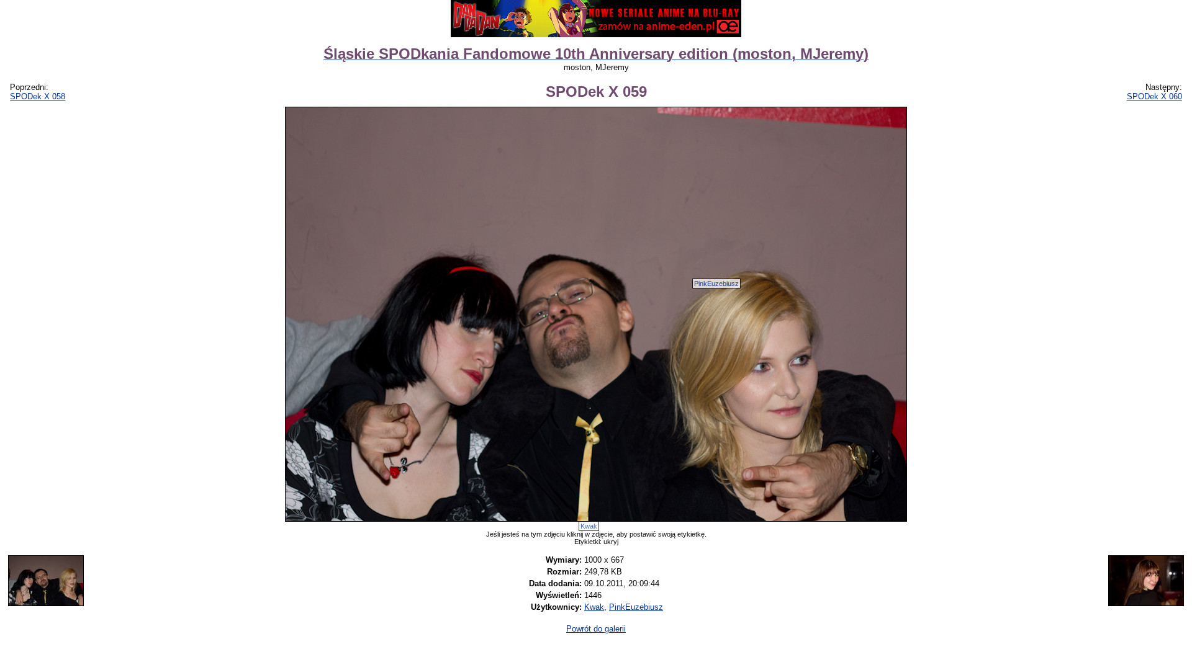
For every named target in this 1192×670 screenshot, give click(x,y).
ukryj (610, 541)
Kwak (588, 526)
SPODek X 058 (37, 96)
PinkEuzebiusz (716, 283)
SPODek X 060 (1154, 96)
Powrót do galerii (596, 628)
